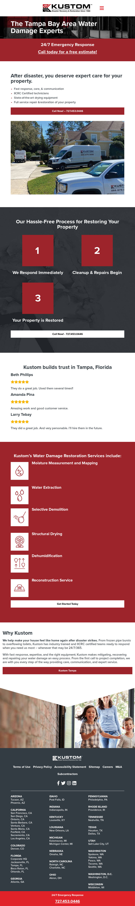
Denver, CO (17, 848)
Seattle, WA (95, 867)
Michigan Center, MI (61, 844)
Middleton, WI (96, 887)
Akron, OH (55, 878)
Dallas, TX (94, 833)
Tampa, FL (17, 865)
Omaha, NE (56, 854)
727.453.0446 (67, 901)
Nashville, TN (96, 820)
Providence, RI (96, 810)
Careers (108, 767)
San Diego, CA (19, 816)
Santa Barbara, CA (21, 822)
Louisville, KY (57, 820)
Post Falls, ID (56, 799)
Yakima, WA (95, 857)
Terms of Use (21, 767)
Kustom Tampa (67, 670)
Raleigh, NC (56, 864)
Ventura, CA (18, 825)
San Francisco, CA (21, 813)
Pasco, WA (94, 860)
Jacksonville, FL (20, 862)
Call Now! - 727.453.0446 (67, 334)
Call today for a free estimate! (67, 52)
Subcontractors (67, 774)
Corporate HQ (19, 859)
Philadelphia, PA (98, 799)
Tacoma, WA (95, 863)
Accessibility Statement (70, 767)
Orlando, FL (17, 871)
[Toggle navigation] (102, 8)
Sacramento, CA (20, 835)
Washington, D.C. (98, 877)
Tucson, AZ (17, 799)
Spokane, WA (96, 854)
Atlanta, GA (17, 882)
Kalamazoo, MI (58, 840)
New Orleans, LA (59, 830)
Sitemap (94, 767)
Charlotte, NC (57, 867)
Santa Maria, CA (20, 829)
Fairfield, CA (18, 832)
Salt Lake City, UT (98, 844)
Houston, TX (95, 830)
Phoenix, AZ (18, 802)
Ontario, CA (17, 819)
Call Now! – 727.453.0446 (67, 111)
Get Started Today (67, 604)
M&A (119, 767)
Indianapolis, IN (58, 810)
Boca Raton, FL (19, 868)
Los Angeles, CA (20, 838)
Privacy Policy (42, 767)
